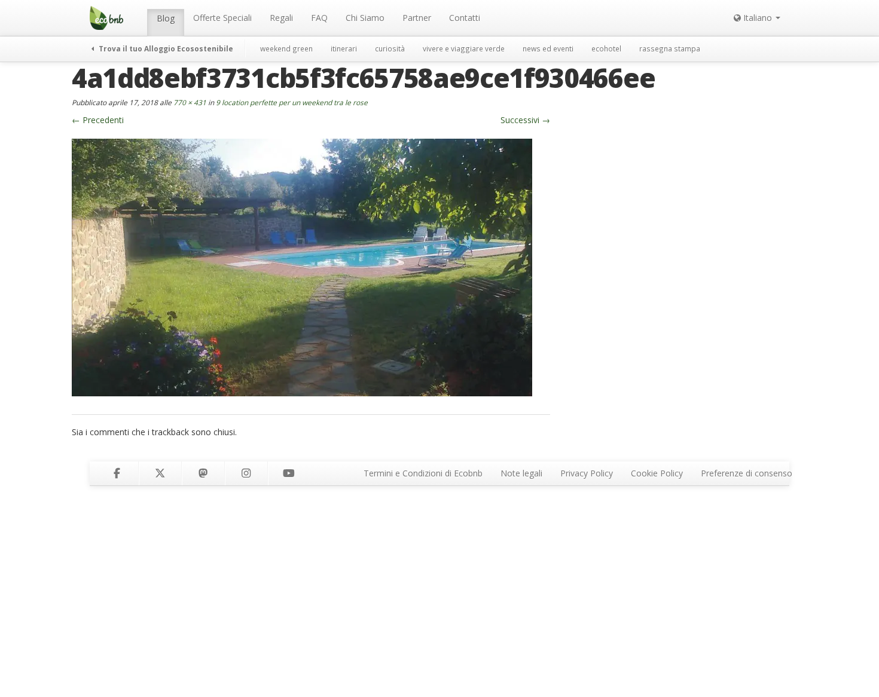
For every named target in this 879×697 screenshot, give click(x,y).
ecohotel (606, 48)
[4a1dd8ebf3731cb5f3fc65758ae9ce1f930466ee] (302, 266)
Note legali (521, 473)
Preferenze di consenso (746, 473)
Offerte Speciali (222, 17)
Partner (416, 17)
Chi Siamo (365, 17)
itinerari (344, 48)
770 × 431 (189, 102)
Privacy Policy (586, 473)
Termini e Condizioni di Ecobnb (423, 473)
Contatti (464, 17)
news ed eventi (548, 48)
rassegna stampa (669, 48)
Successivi (525, 120)
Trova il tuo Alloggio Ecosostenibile (165, 48)
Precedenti (98, 120)
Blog (166, 18)
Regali (281, 17)
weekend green (286, 48)
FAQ (319, 17)
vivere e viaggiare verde (464, 48)
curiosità (390, 48)
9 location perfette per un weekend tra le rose (292, 102)
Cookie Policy (657, 473)
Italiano (757, 17)
